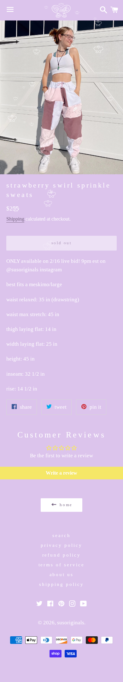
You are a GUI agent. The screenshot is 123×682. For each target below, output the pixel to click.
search (61, 535)
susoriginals (70, 623)
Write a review (61, 473)
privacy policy (61, 545)
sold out (61, 242)
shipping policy (61, 584)
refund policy (61, 555)
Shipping (15, 219)
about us (62, 574)
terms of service (61, 564)
